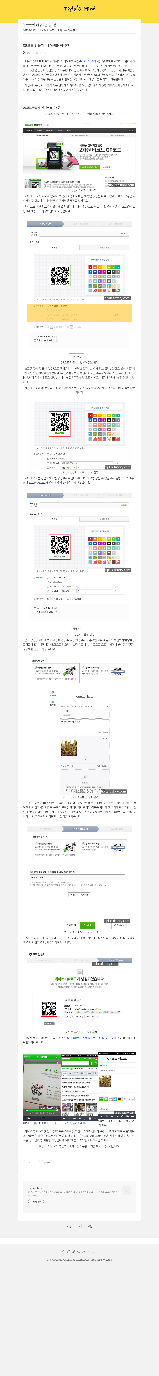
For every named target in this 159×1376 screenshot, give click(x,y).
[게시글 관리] (36, 1162)
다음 (89, 1226)
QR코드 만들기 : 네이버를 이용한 (56, 30)
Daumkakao (82, 1259)
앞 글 (91, 61)
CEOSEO (108, 1259)
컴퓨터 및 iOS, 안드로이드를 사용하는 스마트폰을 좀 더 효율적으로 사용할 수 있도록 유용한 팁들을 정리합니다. (74, 1194)
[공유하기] (32, 1162)
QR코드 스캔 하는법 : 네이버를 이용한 (94, 1038)
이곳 (67, 113)
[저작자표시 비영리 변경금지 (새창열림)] (57, 1162)
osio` (49, 1259)
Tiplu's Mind (79, 9)
